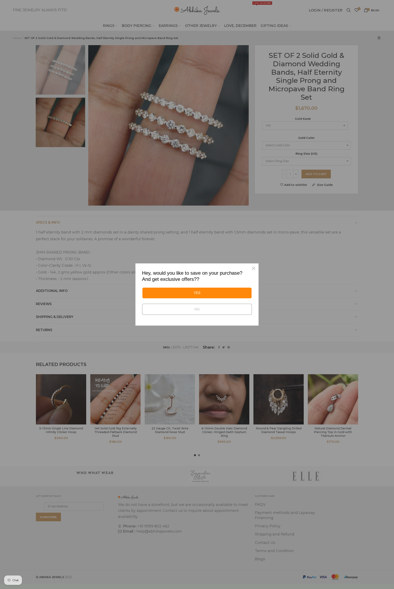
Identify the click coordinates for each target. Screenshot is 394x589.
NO (197, 309)
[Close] (254, 268)
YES (197, 293)
